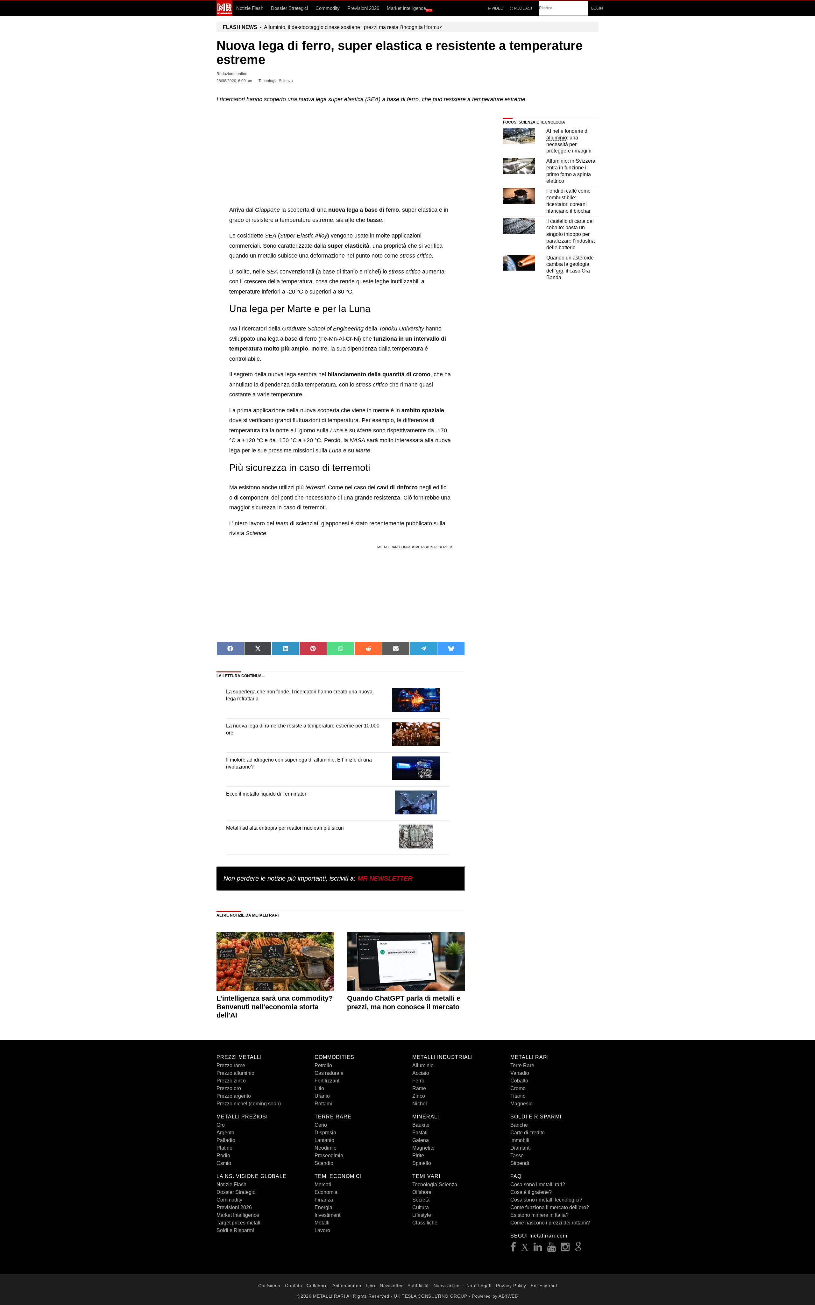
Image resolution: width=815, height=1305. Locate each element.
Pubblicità (418, 1285)
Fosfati (420, 1132)
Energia (323, 1207)
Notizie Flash (249, 8)
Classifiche (424, 1222)
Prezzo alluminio (235, 1073)
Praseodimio (329, 1155)
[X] (525, 1249)
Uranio (322, 1096)
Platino (224, 1148)
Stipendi (519, 1163)
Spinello (421, 1163)
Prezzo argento (233, 1096)
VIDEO (497, 8)
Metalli (322, 1222)
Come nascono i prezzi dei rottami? (550, 1222)
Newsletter (391, 1285)
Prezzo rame (230, 1065)
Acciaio (420, 1073)
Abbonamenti (346, 1285)
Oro (220, 1125)
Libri (370, 1285)
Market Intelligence (409, 8)
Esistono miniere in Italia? (539, 1215)
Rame (419, 1088)
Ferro (418, 1080)
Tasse (517, 1155)
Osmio (223, 1163)
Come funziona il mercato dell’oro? (549, 1207)
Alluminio (423, 1065)
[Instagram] (565, 1249)
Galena (420, 1140)
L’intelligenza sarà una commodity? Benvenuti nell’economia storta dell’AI (274, 1006)
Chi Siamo (269, 1285)
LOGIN (597, 8)
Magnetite (423, 1148)
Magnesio (521, 1103)
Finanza (324, 1199)
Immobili (519, 1140)
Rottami (323, 1103)
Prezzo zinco (231, 1080)
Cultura (420, 1207)
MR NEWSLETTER (385, 878)
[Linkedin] (538, 1249)
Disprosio (325, 1132)
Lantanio (324, 1140)
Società (420, 1199)
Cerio (321, 1125)
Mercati (323, 1184)
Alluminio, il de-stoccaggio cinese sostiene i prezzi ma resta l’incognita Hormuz (332, 27)
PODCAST (523, 8)
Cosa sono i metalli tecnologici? (546, 1199)
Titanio (518, 1096)
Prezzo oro (228, 1088)
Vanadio (519, 1073)
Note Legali (478, 1285)
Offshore (421, 1192)
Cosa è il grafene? (531, 1192)
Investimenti (328, 1215)
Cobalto (519, 1080)
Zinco (418, 1096)
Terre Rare (522, 1065)
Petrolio (323, 1065)
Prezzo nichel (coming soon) (248, 1103)
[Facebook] (513, 1249)
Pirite (418, 1155)
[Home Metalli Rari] (224, 14)
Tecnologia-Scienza (434, 1184)
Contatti (293, 1285)
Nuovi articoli (448, 1285)
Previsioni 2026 (363, 8)
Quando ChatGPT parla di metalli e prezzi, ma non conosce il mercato (403, 1002)
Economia (326, 1192)
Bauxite (420, 1125)
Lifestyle (421, 1215)
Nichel (419, 1103)
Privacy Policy (511, 1285)
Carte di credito (527, 1132)
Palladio (225, 1140)
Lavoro (322, 1230)
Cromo (518, 1088)
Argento (225, 1132)
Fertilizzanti (328, 1080)
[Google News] (578, 1249)
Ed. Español (544, 1285)
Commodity (327, 8)
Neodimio (326, 1148)
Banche (519, 1125)
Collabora (317, 1285)
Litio (319, 1088)
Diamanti (520, 1148)
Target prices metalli (239, 1222)
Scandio (324, 1163)
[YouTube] (551, 1249)
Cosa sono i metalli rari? (537, 1184)
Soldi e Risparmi (235, 1230)
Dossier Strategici (289, 8)
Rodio (223, 1155)
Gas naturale (329, 1073)
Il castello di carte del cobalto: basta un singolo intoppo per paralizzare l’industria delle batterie (570, 234)
